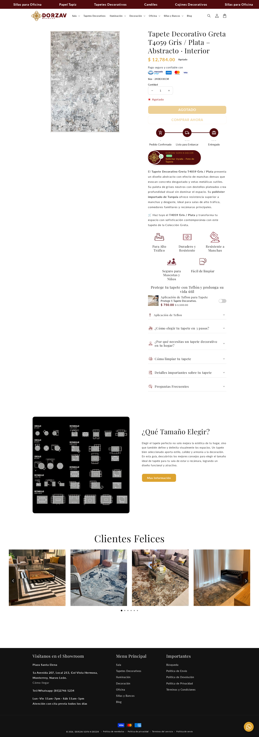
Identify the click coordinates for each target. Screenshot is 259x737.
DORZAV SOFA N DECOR (87, 731)
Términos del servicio (162, 731)
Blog (119, 701)
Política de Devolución (180, 677)
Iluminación (123, 677)
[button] (209, 16)
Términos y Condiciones (181, 689)
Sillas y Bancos (125, 695)
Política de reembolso (113, 731)
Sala (118, 664)
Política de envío (184, 731)
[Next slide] (245, 580)
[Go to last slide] (13, 580)
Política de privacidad (138, 731)
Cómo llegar (41, 682)
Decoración (123, 683)
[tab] (121, 610)
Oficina (120, 689)
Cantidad (153, 84)
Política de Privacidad (179, 683)
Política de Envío (176, 670)
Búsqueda (172, 664)
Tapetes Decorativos (128, 670)
